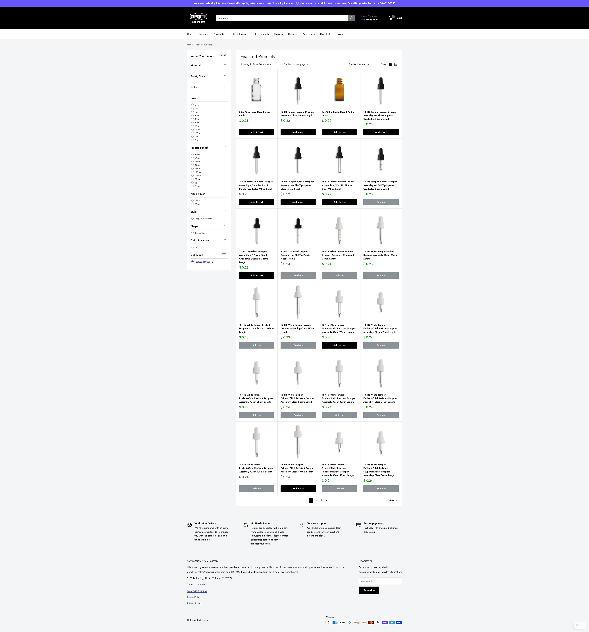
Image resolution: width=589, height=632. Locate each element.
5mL (196, 104)
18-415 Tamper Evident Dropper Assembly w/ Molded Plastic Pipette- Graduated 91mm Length (256, 185)
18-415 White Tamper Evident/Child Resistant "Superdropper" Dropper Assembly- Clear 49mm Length (338, 470)
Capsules (292, 34)
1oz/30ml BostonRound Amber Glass (338, 113)
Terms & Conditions (197, 584)
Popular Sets (220, 34)
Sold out (381, 202)
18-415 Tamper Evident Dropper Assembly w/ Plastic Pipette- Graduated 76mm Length (380, 115)
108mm (197, 172)
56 (195, 182)
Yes (196, 247)
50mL (197, 122)
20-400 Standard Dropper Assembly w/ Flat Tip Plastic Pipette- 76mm (295, 255)
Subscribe (369, 590)
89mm (197, 165)
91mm (197, 168)
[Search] (351, 18)
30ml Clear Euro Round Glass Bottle (254, 113)
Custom (339, 34)
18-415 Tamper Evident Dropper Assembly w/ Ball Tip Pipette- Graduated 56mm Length (380, 185)
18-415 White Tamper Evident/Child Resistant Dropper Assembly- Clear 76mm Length (339, 328)
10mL (196, 108)
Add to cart (257, 132)
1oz (196, 136)
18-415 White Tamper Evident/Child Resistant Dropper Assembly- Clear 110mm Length (297, 468)
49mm (197, 154)
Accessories (309, 34)
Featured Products (203, 261)
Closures (278, 34)
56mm (197, 186)
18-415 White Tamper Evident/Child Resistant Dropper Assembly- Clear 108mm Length (256, 468)
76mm (197, 161)
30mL (197, 118)
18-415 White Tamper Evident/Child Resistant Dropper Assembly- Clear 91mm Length (380, 398)
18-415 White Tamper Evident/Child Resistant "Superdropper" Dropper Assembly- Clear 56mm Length (379, 470)
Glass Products (261, 34)
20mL (197, 115)
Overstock (325, 34)
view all (223, 55)
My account (368, 19)
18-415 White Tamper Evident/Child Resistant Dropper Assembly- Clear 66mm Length (297, 398)
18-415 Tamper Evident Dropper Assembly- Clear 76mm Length (297, 113)
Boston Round (200, 232)
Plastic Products (240, 34)
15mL (196, 111)
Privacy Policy (194, 603)
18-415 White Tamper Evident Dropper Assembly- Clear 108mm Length (256, 328)
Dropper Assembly (203, 218)
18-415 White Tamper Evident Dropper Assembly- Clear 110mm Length (298, 328)
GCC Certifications (197, 591)
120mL (197, 133)
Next (391, 500)
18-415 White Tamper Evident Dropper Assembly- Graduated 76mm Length (338, 255)
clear (224, 253)
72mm (197, 179)
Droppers (203, 34)
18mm (197, 200)
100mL (197, 129)
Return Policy (194, 597)
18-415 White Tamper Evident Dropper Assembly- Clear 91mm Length (380, 255)
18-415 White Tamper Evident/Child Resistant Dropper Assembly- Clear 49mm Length (380, 328)
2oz (196, 140)
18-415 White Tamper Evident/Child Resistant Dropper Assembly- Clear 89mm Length (339, 398)
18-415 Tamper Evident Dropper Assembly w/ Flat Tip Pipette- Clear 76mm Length (297, 185)
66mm (197, 158)
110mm (197, 175)
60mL (197, 125)
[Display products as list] (395, 64)
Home (190, 34)
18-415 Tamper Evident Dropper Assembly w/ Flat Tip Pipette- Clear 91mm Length (338, 185)
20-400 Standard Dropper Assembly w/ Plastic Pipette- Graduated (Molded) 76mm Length (253, 257)
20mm (197, 204)
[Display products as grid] (390, 64)
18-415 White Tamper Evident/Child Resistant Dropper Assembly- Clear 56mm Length (256, 398)
